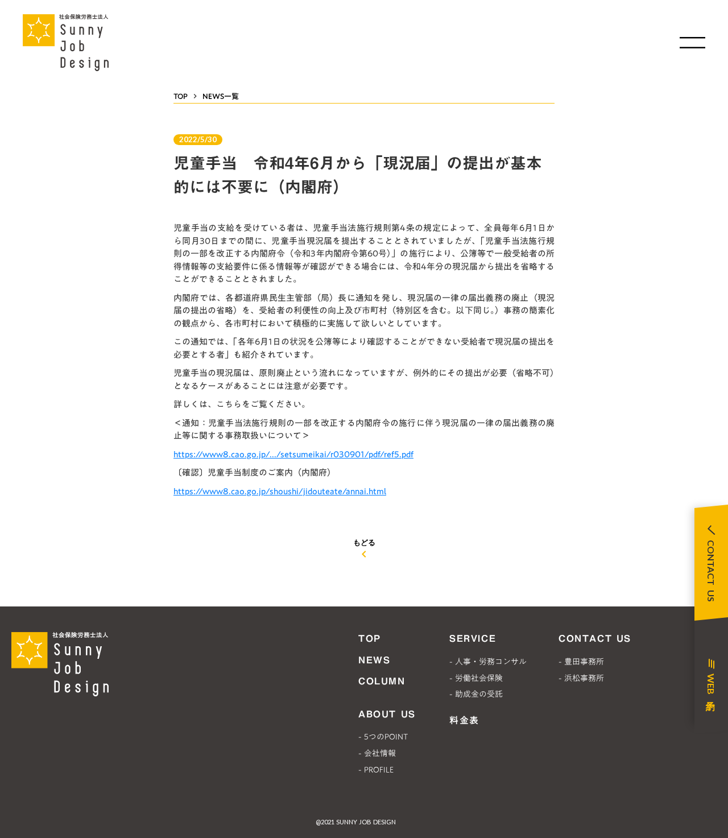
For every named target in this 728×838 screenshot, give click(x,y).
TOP (180, 96)
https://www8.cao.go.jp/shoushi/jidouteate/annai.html (279, 491)
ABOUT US (387, 714)
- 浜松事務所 (581, 678)
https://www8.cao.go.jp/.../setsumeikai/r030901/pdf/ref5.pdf (293, 454)
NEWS (374, 660)
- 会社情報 (377, 753)
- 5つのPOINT (383, 737)
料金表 (464, 720)
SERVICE (472, 638)
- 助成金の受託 (476, 694)
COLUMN (382, 681)
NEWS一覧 (220, 96)
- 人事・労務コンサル (488, 662)
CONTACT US (595, 638)
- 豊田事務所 (581, 662)
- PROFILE (376, 770)
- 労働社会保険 (476, 678)
